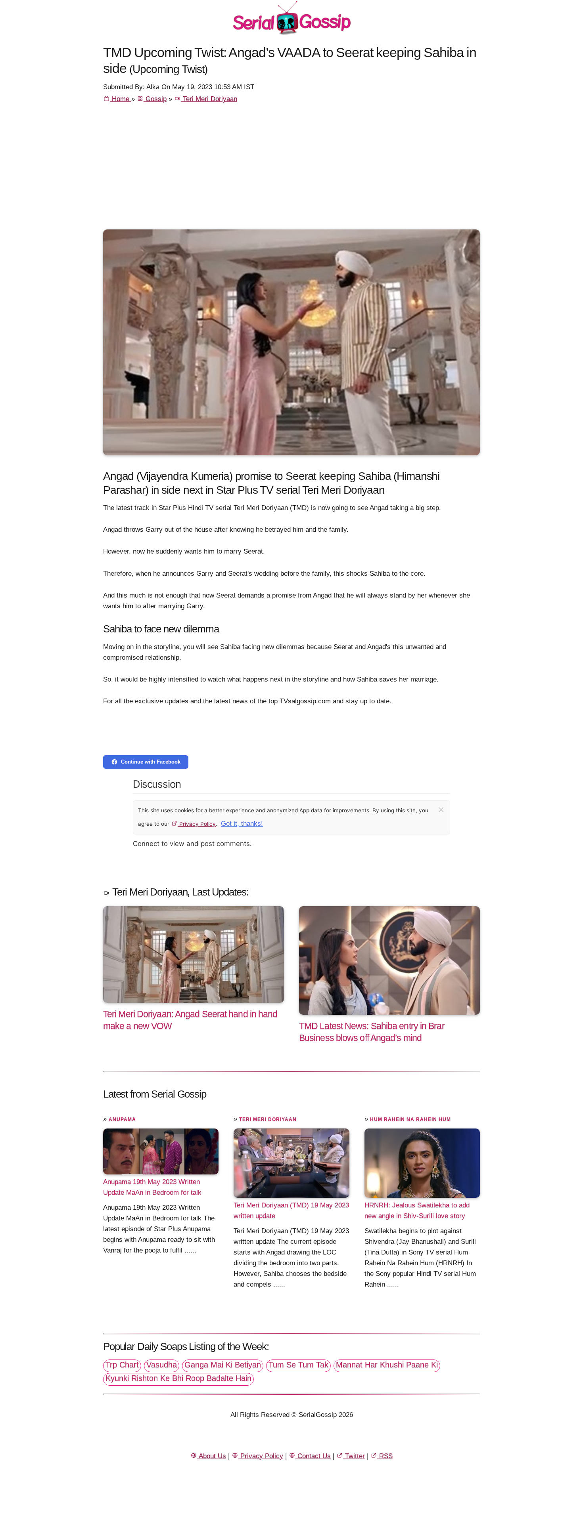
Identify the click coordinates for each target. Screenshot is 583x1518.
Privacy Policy (197, 824)
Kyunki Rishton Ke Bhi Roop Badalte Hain (178, 1378)
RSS (385, 1456)
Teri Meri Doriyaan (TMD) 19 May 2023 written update (291, 1210)
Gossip (155, 99)
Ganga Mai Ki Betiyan (222, 1364)
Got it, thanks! (242, 823)
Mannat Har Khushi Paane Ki (387, 1364)
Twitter (354, 1456)
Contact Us (313, 1456)
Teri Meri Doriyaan (209, 99)
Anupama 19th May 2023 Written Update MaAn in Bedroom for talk (152, 1187)
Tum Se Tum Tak (298, 1364)
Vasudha (161, 1364)
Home (120, 99)
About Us (211, 1456)
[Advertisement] (291, 170)
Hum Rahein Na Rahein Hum (410, 1119)
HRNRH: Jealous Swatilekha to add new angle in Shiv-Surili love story (417, 1210)
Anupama (122, 1119)
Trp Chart (122, 1364)
